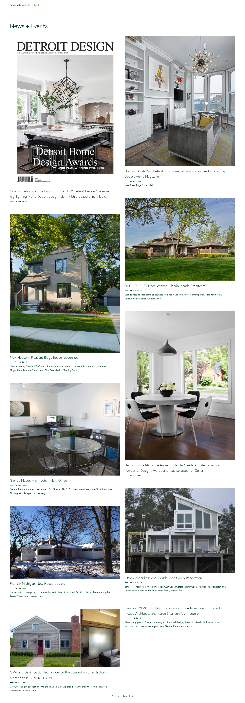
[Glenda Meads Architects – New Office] (65, 429)
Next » (128, 696)
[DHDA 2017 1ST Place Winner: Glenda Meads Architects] (180, 239)
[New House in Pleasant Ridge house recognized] (65, 283)
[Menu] (233, 5)
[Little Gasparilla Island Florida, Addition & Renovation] (180, 530)
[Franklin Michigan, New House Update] (65, 542)
